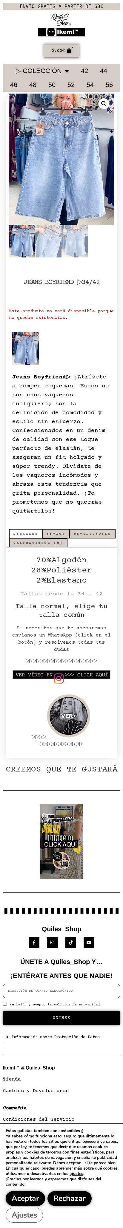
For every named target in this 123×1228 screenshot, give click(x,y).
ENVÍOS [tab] (56, 534)
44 (103, 70)
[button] (104, 103)
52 (71, 85)
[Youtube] (89, 942)
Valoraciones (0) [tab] (38, 543)
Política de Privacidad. (78, 1005)
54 (90, 85)
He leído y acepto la (56, 1005)
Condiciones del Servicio (39, 1119)
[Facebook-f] (34, 942)
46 (13, 85)
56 (109, 85)
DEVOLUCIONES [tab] (92, 534)
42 (84, 70)
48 (32, 85)
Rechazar (69, 1198)
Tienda (12, 1079)
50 (52, 85)
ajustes (76, 1173)
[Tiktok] (70, 942)
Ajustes (24, 1215)
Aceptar (25, 1198)
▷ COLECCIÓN (39, 70)
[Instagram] (52, 942)
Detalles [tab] (25, 534)
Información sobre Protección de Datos (55, 1037)
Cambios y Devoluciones (36, 1091)
